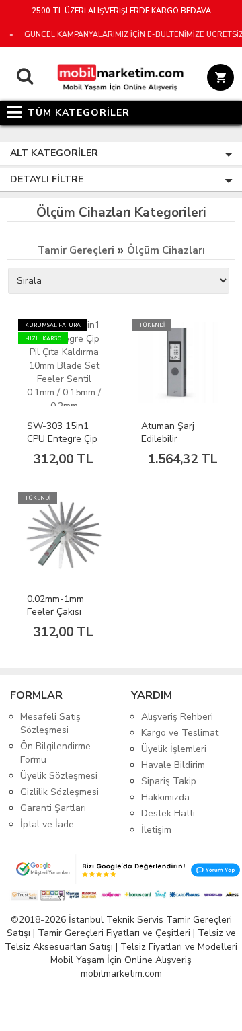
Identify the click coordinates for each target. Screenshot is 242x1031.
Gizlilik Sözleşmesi (59, 792)
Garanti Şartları (53, 808)
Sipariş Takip (168, 781)
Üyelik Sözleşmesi (58, 775)
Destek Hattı (168, 813)
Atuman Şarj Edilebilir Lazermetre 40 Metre (172, 445)
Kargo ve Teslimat (179, 732)
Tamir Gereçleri (76, 250)
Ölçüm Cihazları (166, 250)
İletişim (156, 829)
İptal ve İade (47, 824)
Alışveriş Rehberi (177, 716)
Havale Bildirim (173, 765)
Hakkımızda (165, 797)
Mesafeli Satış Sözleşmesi (50, 723)
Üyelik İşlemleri (173, 748)
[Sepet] (218, 79)
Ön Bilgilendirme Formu (55, 753)
